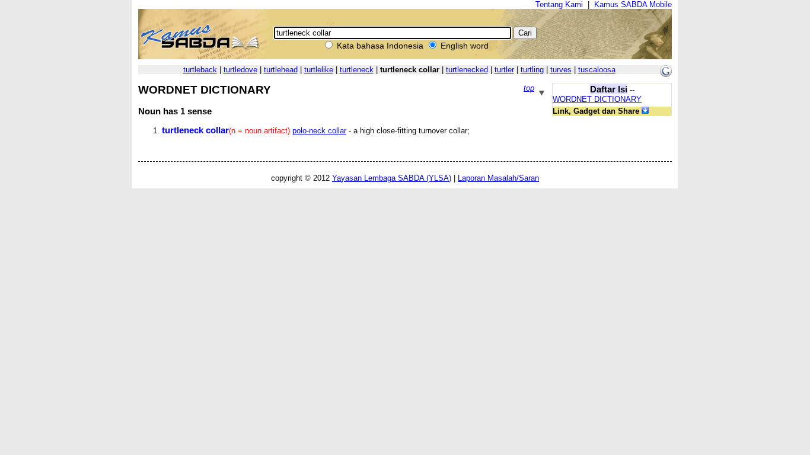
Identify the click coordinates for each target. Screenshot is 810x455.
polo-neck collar (319, 130)
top (529, 88)
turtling (532, 69)
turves (561, 69)
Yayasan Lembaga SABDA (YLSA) (391, 178)
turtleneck (357, 69)
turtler (504, 69)
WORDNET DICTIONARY (597, 99)
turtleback (200, 69)
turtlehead (281, 69)
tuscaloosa (597, 69)
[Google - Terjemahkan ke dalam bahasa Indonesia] (666, 74)
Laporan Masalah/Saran (498, 178)
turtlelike (318, 69)
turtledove (240, 69)
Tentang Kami (559, 4)
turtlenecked (467, 69)
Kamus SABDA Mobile (633, 4)
